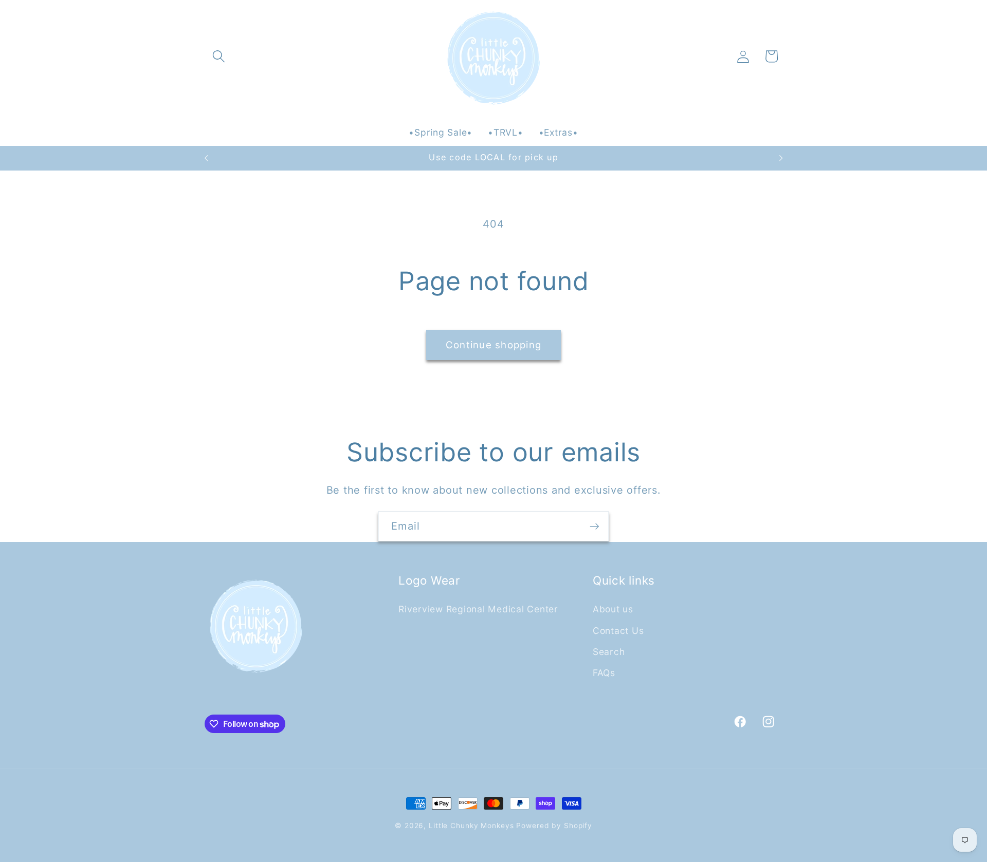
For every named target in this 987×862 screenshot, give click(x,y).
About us (613, 609)
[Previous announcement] (206, 158)
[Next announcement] (781, 158)
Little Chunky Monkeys (471, 825)
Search (609, 651)
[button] (219, 56)
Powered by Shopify (554, 825)
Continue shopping (493, 345)
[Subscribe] (594, 526)
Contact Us (618, 630)
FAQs (604, 672)
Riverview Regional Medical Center (478, 609)
